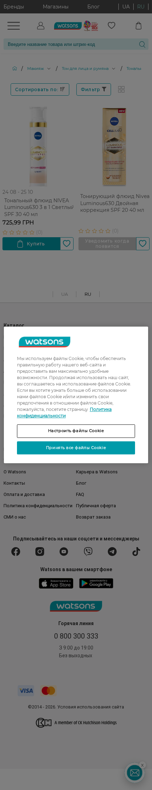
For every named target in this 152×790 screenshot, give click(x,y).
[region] (76, 395)
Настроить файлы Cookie (76, 430)
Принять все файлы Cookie (76, 447)
